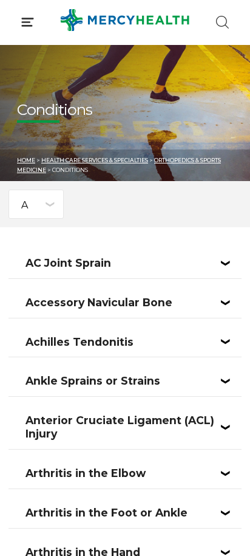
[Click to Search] (222, 22)
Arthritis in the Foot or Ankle (106, 512)
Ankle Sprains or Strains (92, 380)
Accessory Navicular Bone (98, 302)
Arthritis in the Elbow (85, 473)
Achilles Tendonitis (79, 341)
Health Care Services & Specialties (94, 160)
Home (26, 160)
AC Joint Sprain (68, 262)
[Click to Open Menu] (27, 22)
